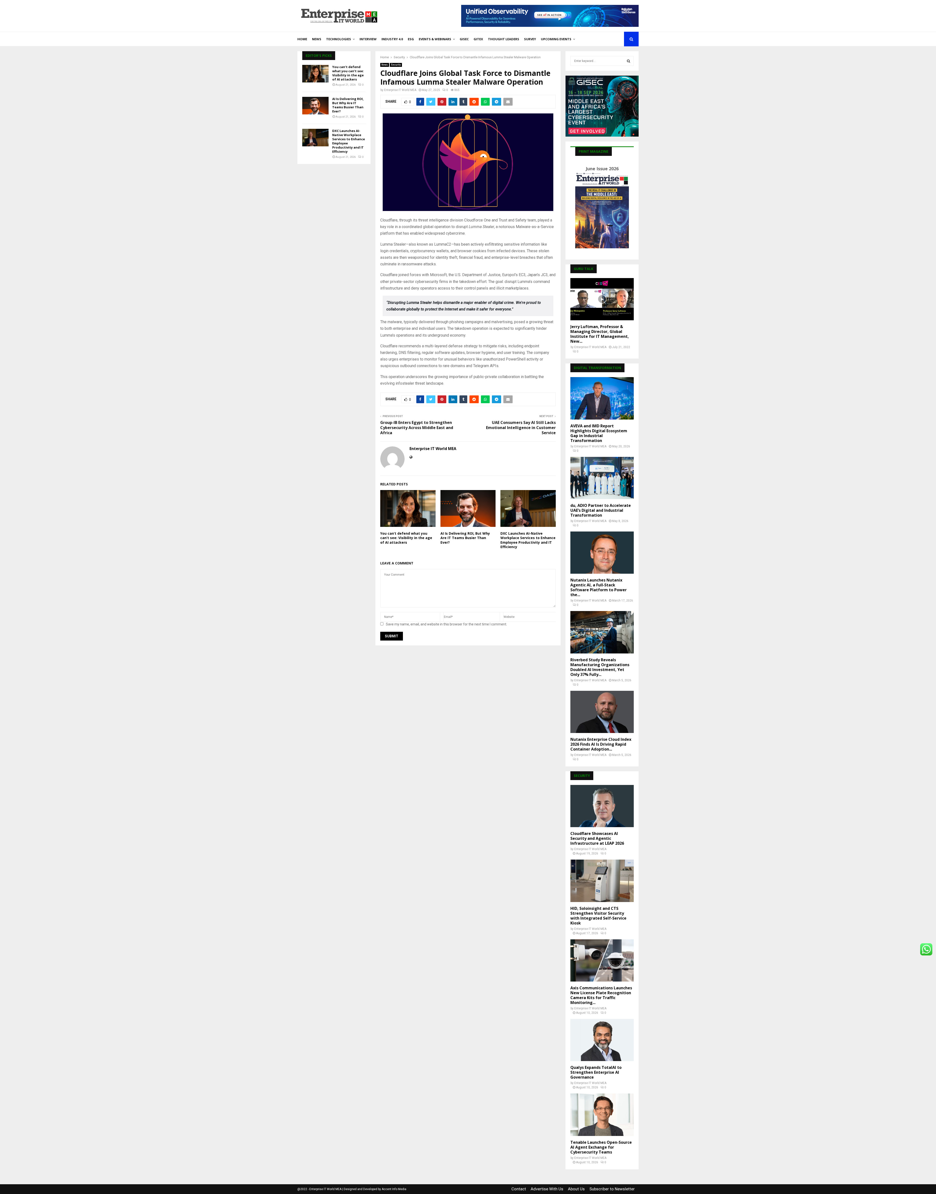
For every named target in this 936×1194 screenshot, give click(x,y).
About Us (576, 1188)
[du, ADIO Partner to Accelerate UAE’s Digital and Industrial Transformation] (602, 478)
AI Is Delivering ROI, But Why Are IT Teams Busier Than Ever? (465, 537)
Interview (368, 39)
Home (302, 39)
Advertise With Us (547, 1188)
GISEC (464, 39)
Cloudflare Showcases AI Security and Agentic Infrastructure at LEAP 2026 (597, 838)
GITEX (478, 39)
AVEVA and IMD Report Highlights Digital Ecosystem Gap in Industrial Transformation (598, 433)
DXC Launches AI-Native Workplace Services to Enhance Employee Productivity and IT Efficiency (528, 540)
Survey (530, 39)
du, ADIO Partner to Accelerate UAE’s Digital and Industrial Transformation (600, 510)
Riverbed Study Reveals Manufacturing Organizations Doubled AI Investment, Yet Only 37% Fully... (599, 667)
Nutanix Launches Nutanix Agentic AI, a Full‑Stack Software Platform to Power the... (598, 587)
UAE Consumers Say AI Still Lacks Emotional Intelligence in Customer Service (521, 428)
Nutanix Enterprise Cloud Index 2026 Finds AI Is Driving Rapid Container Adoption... (600, 744)
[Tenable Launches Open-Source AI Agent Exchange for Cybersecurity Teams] (602, 1115)
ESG (411, 39)
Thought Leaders (503, 39)
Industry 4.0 (392, 39)
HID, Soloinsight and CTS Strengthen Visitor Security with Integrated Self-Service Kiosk (598, 916)
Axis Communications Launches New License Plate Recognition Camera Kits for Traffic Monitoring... (601, 995)
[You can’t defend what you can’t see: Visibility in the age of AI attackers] (315, 73)
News (316, 39)
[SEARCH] (628, 61)
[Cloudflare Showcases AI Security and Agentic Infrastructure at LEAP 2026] (602, 806)
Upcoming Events (556, 39)
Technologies (338, 39)
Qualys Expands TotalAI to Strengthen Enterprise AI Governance (596, 1072)
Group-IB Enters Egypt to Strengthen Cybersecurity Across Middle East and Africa (416, 428)
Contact (518, 1188)
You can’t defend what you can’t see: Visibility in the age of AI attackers (406, 537)
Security (396, 64)
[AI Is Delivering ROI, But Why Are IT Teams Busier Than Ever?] (315, 105)
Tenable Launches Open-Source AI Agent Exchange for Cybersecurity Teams (601, 1147)
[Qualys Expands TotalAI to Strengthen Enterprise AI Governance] (602, 1040)
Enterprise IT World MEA (400, 90)
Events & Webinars (435, 39)
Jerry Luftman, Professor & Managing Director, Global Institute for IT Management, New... (599, 334)
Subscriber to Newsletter (612, 1188)
